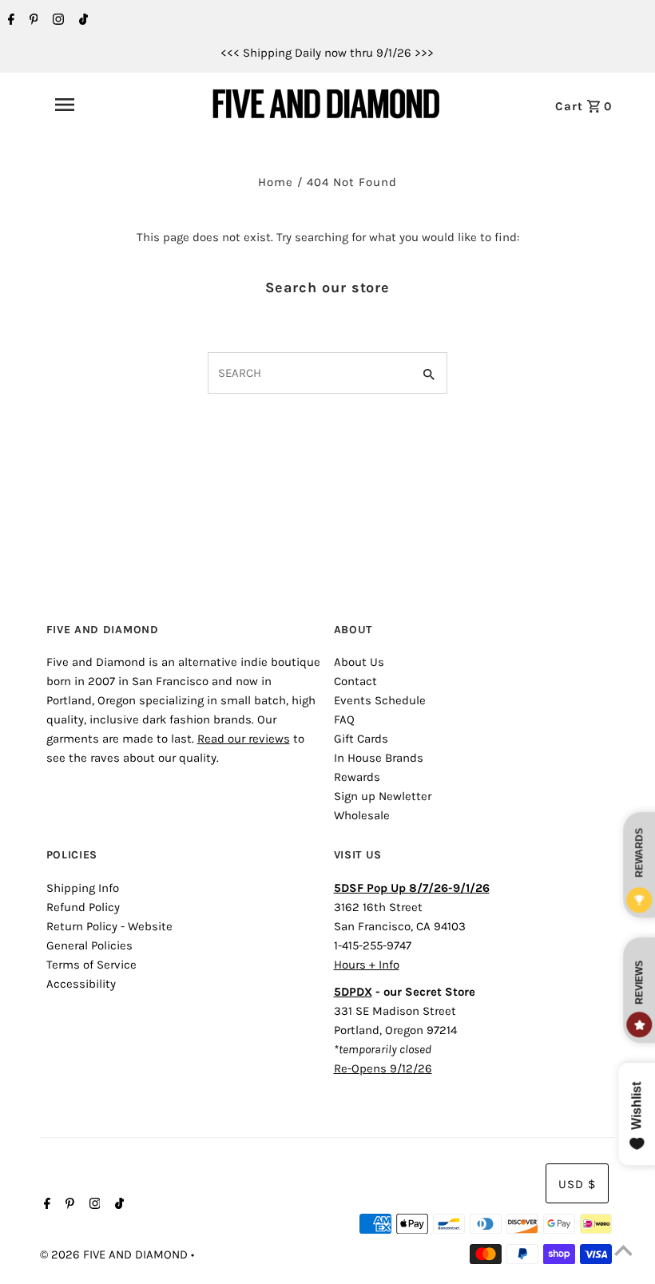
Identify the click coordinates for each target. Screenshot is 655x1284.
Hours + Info (366, 964)
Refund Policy (83, 907)
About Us (359, 662)
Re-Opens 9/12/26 (383, 1068)
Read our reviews (243, 738)
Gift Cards (361, 738)
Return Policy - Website (109, 926)
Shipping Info (82, 888)
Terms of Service (91, 964)
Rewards (357, 777)
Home (275, 182)
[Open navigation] (99, 105)
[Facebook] (9, 21)
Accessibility (81, 984)
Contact (355, 681)
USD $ (577, 1184)
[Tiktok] (81, 21)
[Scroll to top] (623, 1252)
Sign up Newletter (382, 796)
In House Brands (378, 758)
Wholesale (362, 815)
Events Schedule (380, 700)
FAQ (344, 719)
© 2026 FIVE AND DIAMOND (115, 1254)
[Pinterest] (32, 21)
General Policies (89, 945)
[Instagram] (56, 21)
